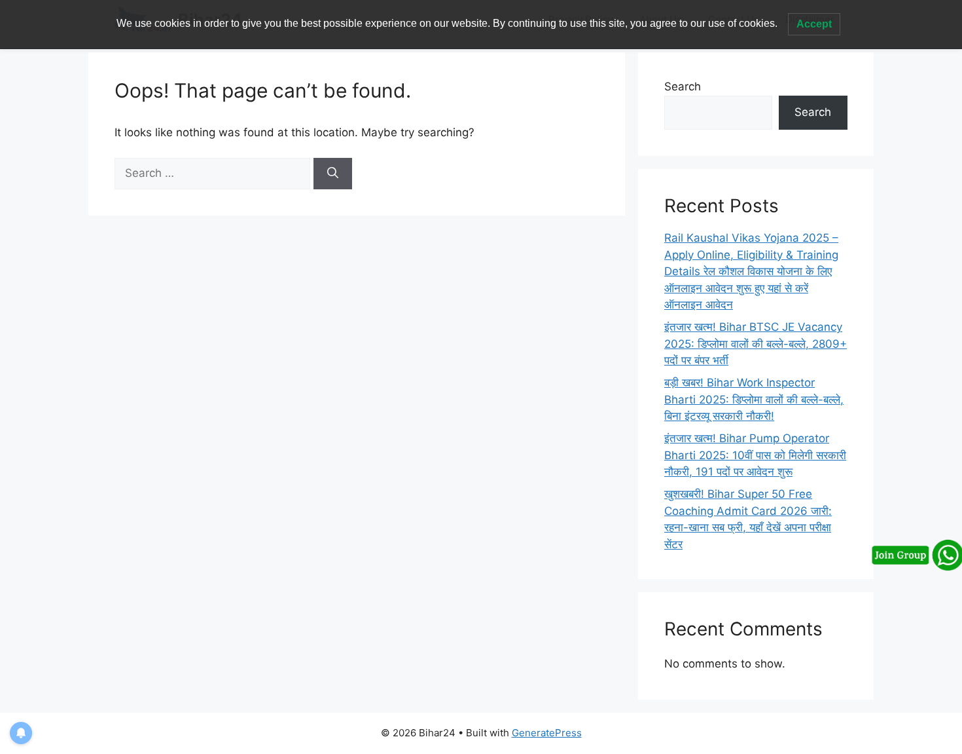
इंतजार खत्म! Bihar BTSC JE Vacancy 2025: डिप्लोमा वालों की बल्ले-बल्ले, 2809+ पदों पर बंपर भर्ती (755, 343)
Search (682, 86)
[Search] (332, 173)
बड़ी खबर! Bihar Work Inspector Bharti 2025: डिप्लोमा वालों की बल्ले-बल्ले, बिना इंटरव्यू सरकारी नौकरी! (754, 399)
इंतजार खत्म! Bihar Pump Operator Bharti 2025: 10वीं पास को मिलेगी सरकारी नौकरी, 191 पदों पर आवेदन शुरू (755, 455)
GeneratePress (547, 732)
